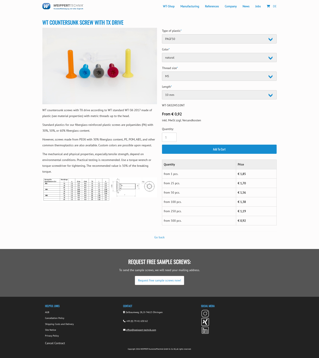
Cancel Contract (55, 343)
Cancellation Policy (54, 318)
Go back (159, 237)
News (246, 6)
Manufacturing (189, 6)
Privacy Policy (52, 335)
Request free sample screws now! (159, 280)
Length (167, 86)
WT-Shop (169, 6)
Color (166, 48)
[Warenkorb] (268, 6)
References (212, 6)
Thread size (170, 67)
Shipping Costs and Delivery (59, 324)
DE (275, 6)
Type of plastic (172, 30)
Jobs (258, 6)
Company (231, 6)
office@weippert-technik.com (141, 329)
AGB (47, 312)
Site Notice (50, 329)
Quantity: (168, 129)
